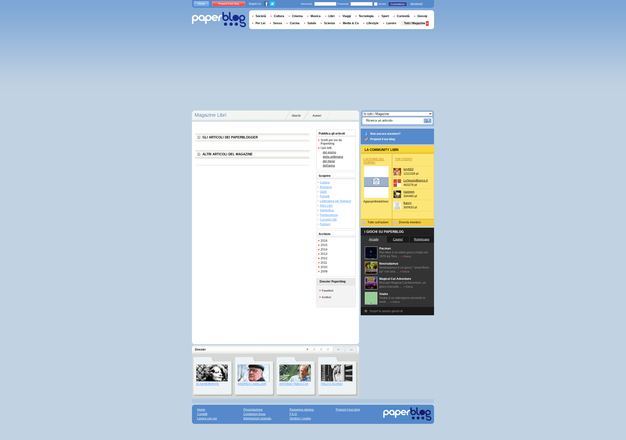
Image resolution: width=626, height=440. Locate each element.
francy (407, 203)
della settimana (333, 156)
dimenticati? (417, 3)
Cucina (295, 23)
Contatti (202, 414)
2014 (324, 249)
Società (261, 16)
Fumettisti (327, 290)
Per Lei (260, 23)
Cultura (325, 182)
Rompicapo (421, 239)
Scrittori (326, 297)
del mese (329, 161)
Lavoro (391, 23)
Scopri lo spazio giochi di (386, 311)
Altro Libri (326, 205)
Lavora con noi (207, 418)
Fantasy (325, 224)
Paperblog (219, 19)
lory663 (408, 169)
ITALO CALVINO (331, 384)
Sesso (277, 23)
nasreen (408, 191)
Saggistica (327, 210)
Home (201, 3)
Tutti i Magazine (414, 23)
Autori (317, 115)
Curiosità (403, 16)
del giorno (329, 152)
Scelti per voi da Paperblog (331, 141)
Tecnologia (366, 16)
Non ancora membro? (385, 133)
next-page (351, 350)
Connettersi (397, 4)
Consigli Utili (328, 219)
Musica (316, 16)
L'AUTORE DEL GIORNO (373, 161)
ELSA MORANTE (207, 384)
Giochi (296, 115)
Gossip (422, 16)
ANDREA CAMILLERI (252, 384)
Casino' (398, 239)
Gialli (323, 191)
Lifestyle (373, 23)
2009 (324, 271)
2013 (324, 254)
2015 (324, 245)
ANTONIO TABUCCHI (293, 384)
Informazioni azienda (257, 418)
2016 (324, 240)
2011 (324, 262)
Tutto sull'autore (378, 222)
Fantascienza (329, 215)
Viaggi (346, 16)
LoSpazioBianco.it (415, 180)
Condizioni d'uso (254, 414)
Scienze (329, 23)
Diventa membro (410, 222)
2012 (324, 258)
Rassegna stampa (302, 409)
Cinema (297, 16)
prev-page (339, 350)
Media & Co (351, 23)
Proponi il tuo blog (382, 139)
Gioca (407, 256)
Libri (331, 16)
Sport (385, 16)
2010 (324, 267)
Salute (311, 23)
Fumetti (325, 196)
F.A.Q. (293, 414)
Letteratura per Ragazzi (335, 201)
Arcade (374, 239)
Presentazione (253, 409)
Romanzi (326, 187)
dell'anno (329, 165)
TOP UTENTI (403, 159)
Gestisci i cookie (300, 418)
